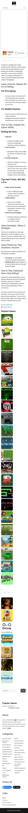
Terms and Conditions (9, 805)
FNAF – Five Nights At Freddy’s (10, 608)
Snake (3, 497)
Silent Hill (17, 755)
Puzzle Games (18, 741)
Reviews (17, 748)
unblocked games (20, 768)
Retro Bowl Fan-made (8, 461)
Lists (3, 773)
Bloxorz (4, 374)
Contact (4, 800)
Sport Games (18, 757)
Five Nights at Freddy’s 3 (8, 670)
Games (4, 759)
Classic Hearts (6, 485)
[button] (24, 8)
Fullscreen (21, 53)
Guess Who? (5, 571)
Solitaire (4, 325)
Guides (4, 768)
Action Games (6, 738)
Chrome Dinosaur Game (8, 596)
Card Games (6, 747)
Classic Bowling (6, 473)
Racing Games (18, 743)
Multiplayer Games (5, 776)
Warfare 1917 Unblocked (8, 362)
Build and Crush (6, 584)
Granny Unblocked (6, 305)
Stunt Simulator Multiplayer (9, 559)
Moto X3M (4, 547)
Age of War (5, 436)
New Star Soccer (6, 350)
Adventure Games (5, 741)
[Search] (23, 691)
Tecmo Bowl (5, 510)
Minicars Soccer (6, 522)
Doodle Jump (5, 337)
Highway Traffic (6, 424)
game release (6, 756)
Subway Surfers (6, 645)
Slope (3, 399)
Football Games (7, 754)
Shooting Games (19, 752)
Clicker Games (6, 749)
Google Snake (5, 682)
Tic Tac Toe (5, 448)
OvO (3, 633)
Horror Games (6, 770)
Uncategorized (18, 770)
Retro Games (18, 745)
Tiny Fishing (5, 621)
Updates (17, 773)
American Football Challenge (10, 387)
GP (3, 766)
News (16, 738)
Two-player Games (17, 765)
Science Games (19, 750)
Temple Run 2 (5, 658)
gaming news (6, 763)
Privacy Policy (6, 802)
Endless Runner (7, 752)
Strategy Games (19, 762)
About (4, 798)
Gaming (4, 761)
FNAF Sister (5, 411)
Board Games (7, 307)
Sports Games (18, 759)
